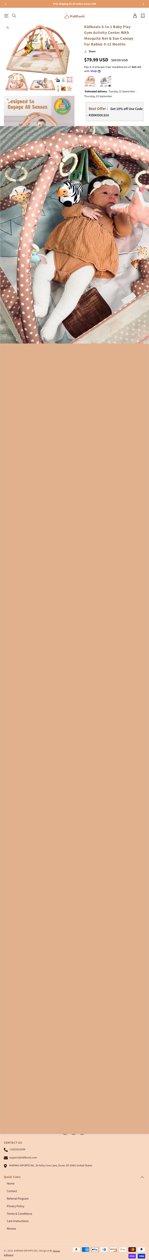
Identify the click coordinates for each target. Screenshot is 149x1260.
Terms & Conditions (19, 1214)
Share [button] (92, 51)
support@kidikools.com (23, 1157)
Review (11, 1229)
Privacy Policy (15, 1206)
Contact (12, 1191)
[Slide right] (143, 4)
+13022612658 (17, 1149)
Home (11, 1183)
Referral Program (18, 1199)
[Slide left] (6, 4)
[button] (6, 16)
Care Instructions (18, 1221)
